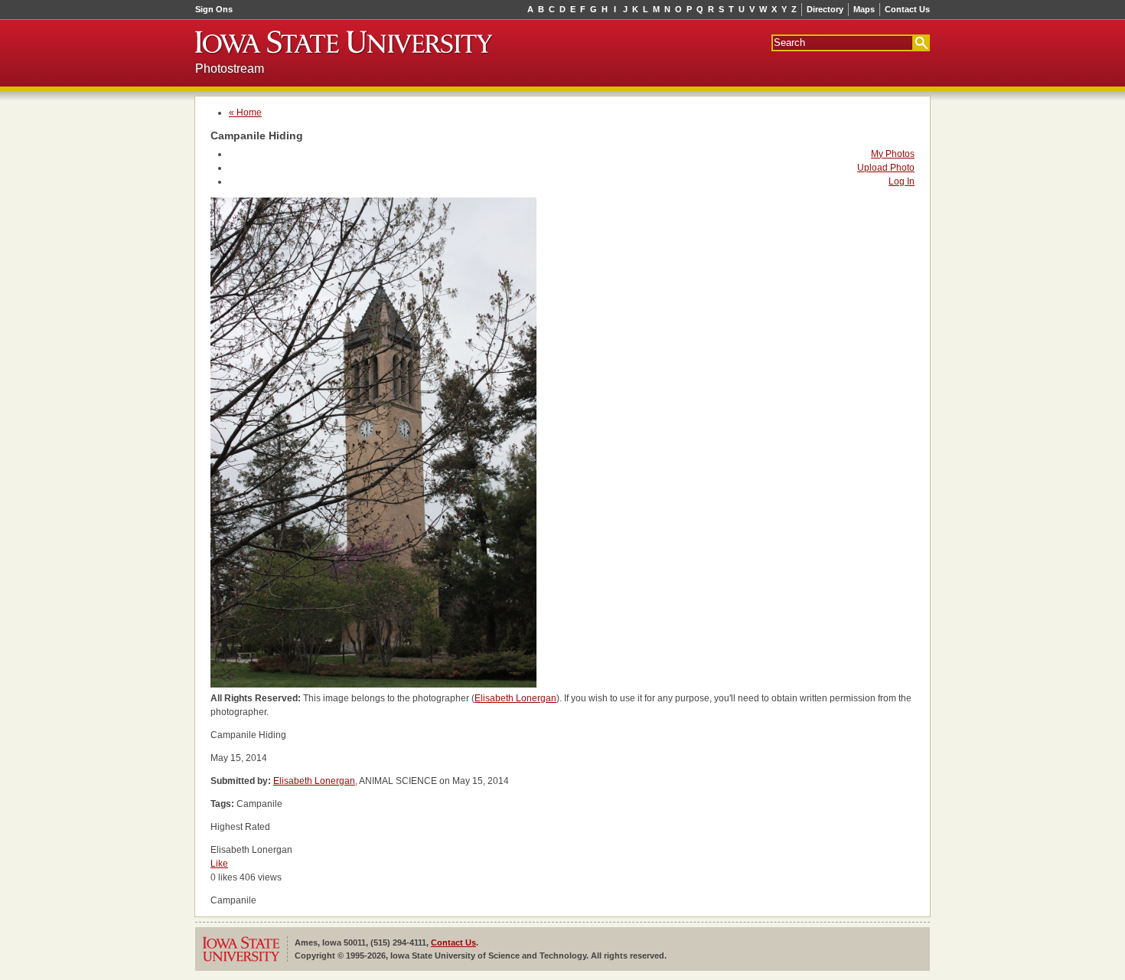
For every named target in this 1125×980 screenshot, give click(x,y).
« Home (245, 112)
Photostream (229, 68)
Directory (825, 9)
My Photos (893, 154)
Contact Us (907, 9)
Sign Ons (214, 9)
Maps (864, 9)
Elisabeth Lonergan (515, 698)
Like (219, 863)
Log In (902, 181)
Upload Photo (886, 167)
